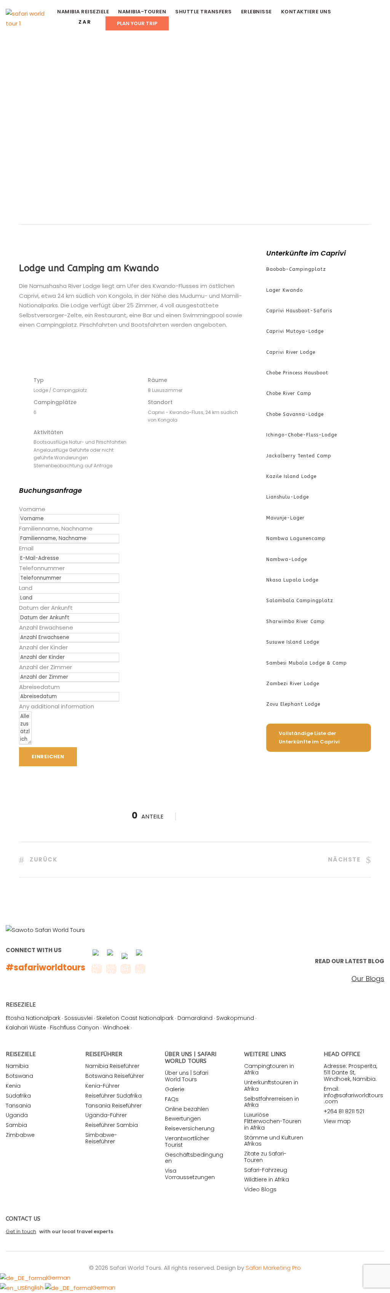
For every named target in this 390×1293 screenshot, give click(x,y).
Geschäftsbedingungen (194, 1158)
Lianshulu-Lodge (287, 497)
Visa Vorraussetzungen (190, 1174)
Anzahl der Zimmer (45, 667)
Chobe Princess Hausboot (297, 373)
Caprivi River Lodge (290, 352)
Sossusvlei (78, 1018)
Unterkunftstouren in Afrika (271, 1086)
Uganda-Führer (106, 1115)
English (35, 1287)
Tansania (18, 1105)
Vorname (32, 509)
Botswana (19, 1076)
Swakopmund (235, 1018)
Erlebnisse (256, 11)
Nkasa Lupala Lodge (292, 580)
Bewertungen (183, 1118)
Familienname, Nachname (56, 528)
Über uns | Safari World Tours (186, 1076)
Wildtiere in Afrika (266, 1179)
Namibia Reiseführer (112, 1066)
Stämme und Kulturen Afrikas (273, 1141)
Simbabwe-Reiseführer (101, 1138)
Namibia (17, 1066)
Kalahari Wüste (26, 1027)
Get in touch (21, 1231)
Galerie (174, 1089)
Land (25, 588)
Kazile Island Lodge (291, 476)
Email (26, 548)
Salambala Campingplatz (299, 600)
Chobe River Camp (289, 393)
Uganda (17, 1115)
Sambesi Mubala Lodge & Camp (306, 663)
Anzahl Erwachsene (46, 627)
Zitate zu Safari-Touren (265, 1157)
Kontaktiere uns (306, 11)
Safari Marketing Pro (273, 1268)
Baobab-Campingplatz (296, 269)
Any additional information (56, 706)
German (58, 1278)
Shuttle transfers (203, 11)
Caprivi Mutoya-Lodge (295, 331)
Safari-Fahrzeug (265, 1170)
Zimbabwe (20, 1135)
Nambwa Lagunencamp (296, 538)
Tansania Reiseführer (113, 1105)
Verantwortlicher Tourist (187, 1142)
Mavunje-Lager (285, 518)
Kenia (13, 1086)
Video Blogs (260, 1189)
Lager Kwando (284, 290)
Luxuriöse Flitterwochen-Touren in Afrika (272, 1121)
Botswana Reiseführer (114, 1076)
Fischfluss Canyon (74, 1027)
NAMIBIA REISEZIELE (83, 11)
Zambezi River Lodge (292, 683)
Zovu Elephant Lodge (293, 704)
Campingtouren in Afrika (269, 1069)
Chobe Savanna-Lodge (295, 414)
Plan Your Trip (137, 23)
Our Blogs (368, 979)
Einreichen (48, 756)
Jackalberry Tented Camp (298, 456)
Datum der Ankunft (46, 608)
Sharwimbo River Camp (295, 621)
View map (337, 1121)
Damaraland (195, 1018)
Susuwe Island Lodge (292, 642)
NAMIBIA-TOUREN (142, 11)
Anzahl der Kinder (43, 647)
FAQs (172, 1099)
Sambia (16, 1125)
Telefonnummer (42, 568)
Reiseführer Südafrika (113, 1096)
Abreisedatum (39, 687)
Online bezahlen (187, 1109)
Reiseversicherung (189, 1128)
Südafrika (18, 1096)
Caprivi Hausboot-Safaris (299, 310)
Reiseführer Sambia (111, 1125)
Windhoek (116, 1027)
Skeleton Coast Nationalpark (135, 1018)
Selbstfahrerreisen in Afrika (271, 1102)
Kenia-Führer (102, 1086)
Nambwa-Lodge (286, 559)
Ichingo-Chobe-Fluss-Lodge (301, 435)
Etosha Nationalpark (33, 1018)
